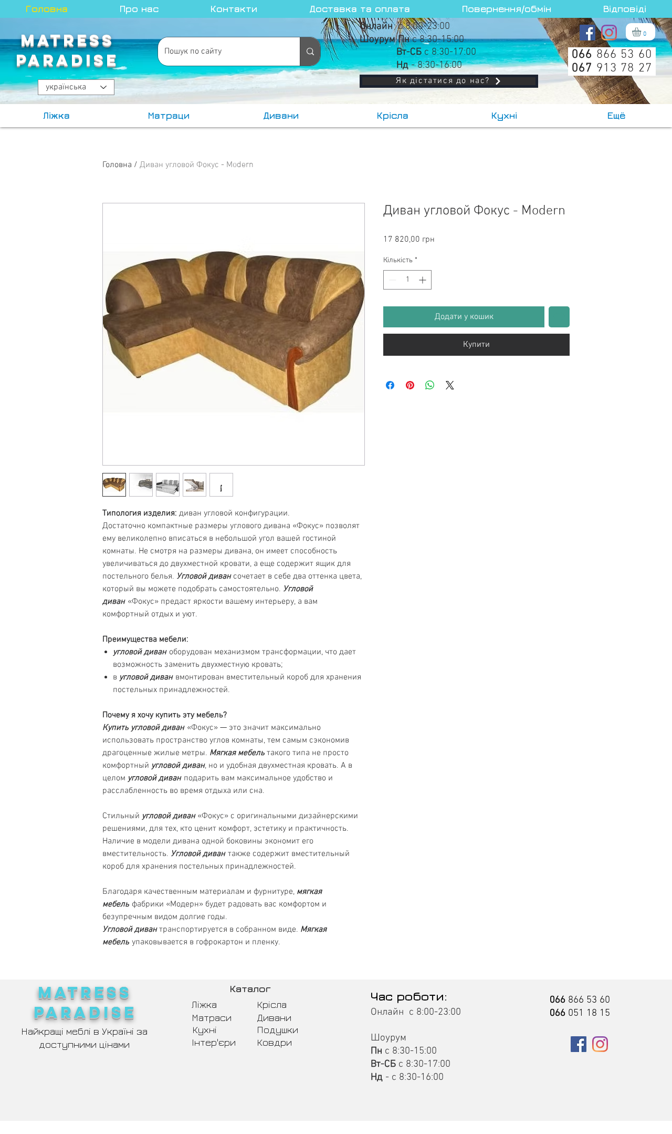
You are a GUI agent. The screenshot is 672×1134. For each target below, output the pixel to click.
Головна (117, 165)
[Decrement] (391, 280)
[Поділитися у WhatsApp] (430, 385)
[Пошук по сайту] (310, 51)
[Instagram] (609, 32)
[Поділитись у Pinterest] (410, 385)
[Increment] (423, 280)
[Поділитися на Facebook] (390, 385)
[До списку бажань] (559, 316)
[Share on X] (450, 385)
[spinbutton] (407, 280)
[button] (642, 31)
